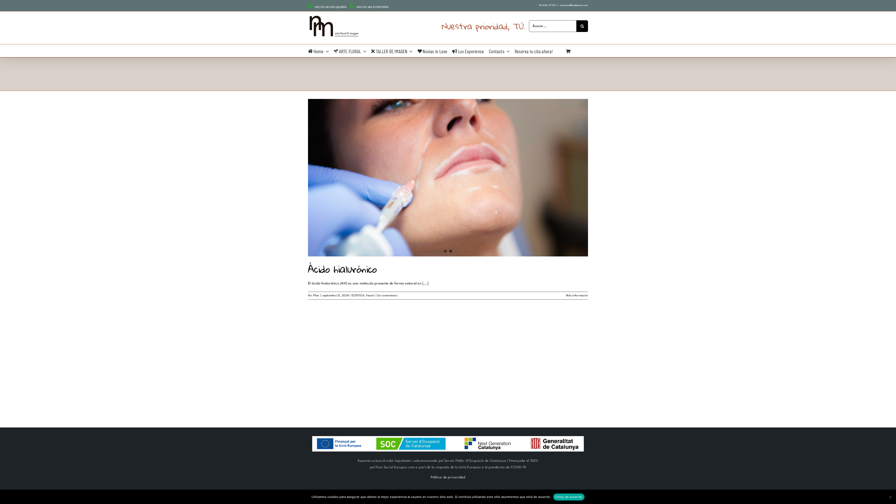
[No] (890, 497)
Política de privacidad (448, 477)
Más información (577, 295)
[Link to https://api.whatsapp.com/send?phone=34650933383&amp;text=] (310, 6)
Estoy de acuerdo (569, 497)
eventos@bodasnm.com (573, 5)
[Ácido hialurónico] (448, 177)
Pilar (316, 295)
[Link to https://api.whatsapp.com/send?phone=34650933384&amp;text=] (352, 6)
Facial (370, 295)
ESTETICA (358, 295)
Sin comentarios (387, 295)
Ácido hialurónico (342, 268)
